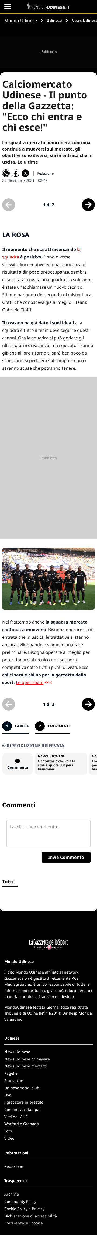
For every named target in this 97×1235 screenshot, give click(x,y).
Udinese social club (21, 1087)
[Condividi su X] (25, 173)
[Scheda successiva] (88, 204)
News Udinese (17, 1051)
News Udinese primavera (27, 1059)
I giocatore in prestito (23, 1102)
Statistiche (13, 1080)
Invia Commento (66, 857)
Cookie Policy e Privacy (24, 1208)
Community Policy (20, 1201)
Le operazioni (29, 682)
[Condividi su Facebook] (15, 173)
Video (9, 1138)
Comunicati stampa (21, 1109)
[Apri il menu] (7, 6)
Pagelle (11, 1073)
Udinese (54, 20)
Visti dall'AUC (16, 1116)
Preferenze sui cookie (23, 1223)
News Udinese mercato (25, 1066)
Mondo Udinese (20, 20)
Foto (8, 1131)
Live (7, 1094)
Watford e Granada (21, 1123)
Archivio (11, 1194)
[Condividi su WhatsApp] (6, 173)
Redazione (13, 1166)
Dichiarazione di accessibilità (30, 1216)
